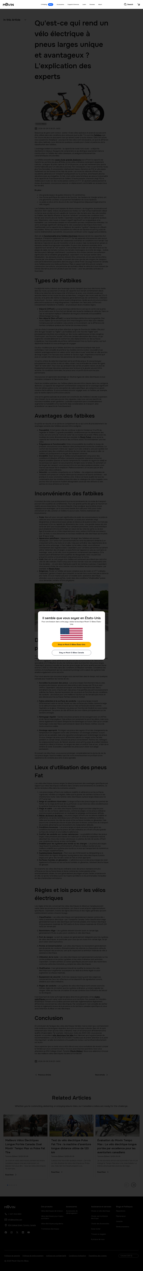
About (100, 4)
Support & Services (73, 4)
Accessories (60, 4)
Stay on (71, 653)
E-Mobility (46, 4)
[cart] (138, 4)
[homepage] (8, 4)
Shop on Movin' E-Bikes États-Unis (71, 645)
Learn (84, 4)
